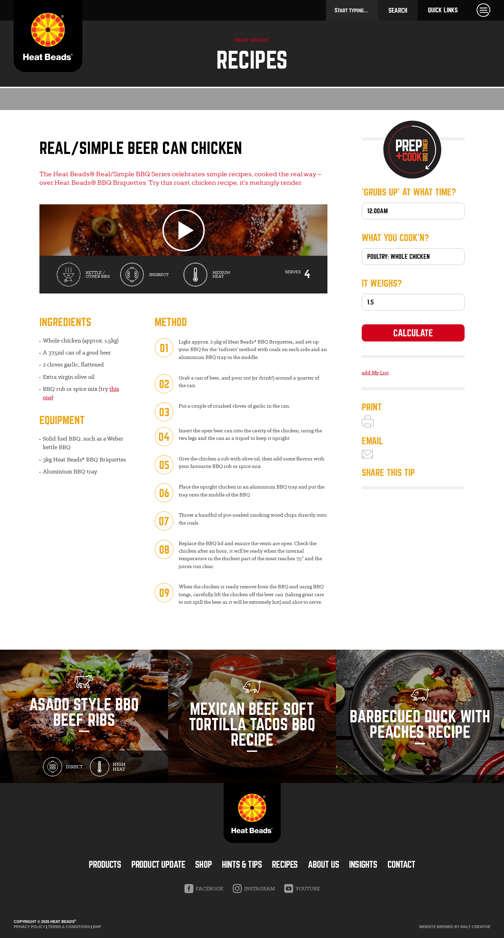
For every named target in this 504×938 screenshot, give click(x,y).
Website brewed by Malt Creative (454, 927)
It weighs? (382, 283)
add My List (375, 372)
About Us (323, 864)
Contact (401, 864)
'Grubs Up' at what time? (409, 192)
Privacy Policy (29, 927)
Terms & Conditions (69, 927)
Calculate (413, 333)
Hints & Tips (242, 864)
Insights (363, 864)
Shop (203, 864)
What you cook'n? (395, 238)
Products (105, 864)
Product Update (158, 864)
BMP (97, 927)
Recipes (285, 864)
